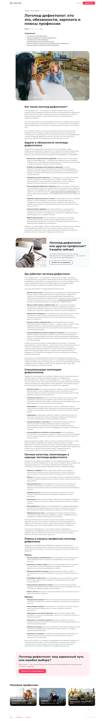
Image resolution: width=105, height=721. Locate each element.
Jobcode (27, 10)
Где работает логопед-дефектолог (38, 39)
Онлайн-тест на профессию (61, 262)
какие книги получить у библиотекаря (63, 192)
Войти (78, 3)
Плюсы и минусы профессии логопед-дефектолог (43, 45)
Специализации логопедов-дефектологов (40, 41)
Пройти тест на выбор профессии (32, 671)
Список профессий (35, 10)
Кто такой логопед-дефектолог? (37, 36)
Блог (11, 717)
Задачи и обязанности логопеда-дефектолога (41, 38)
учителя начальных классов (67, 300)
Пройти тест (89, 3)
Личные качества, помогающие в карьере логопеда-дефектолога (48, 43)
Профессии (19, 717)
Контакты (28, 717)
